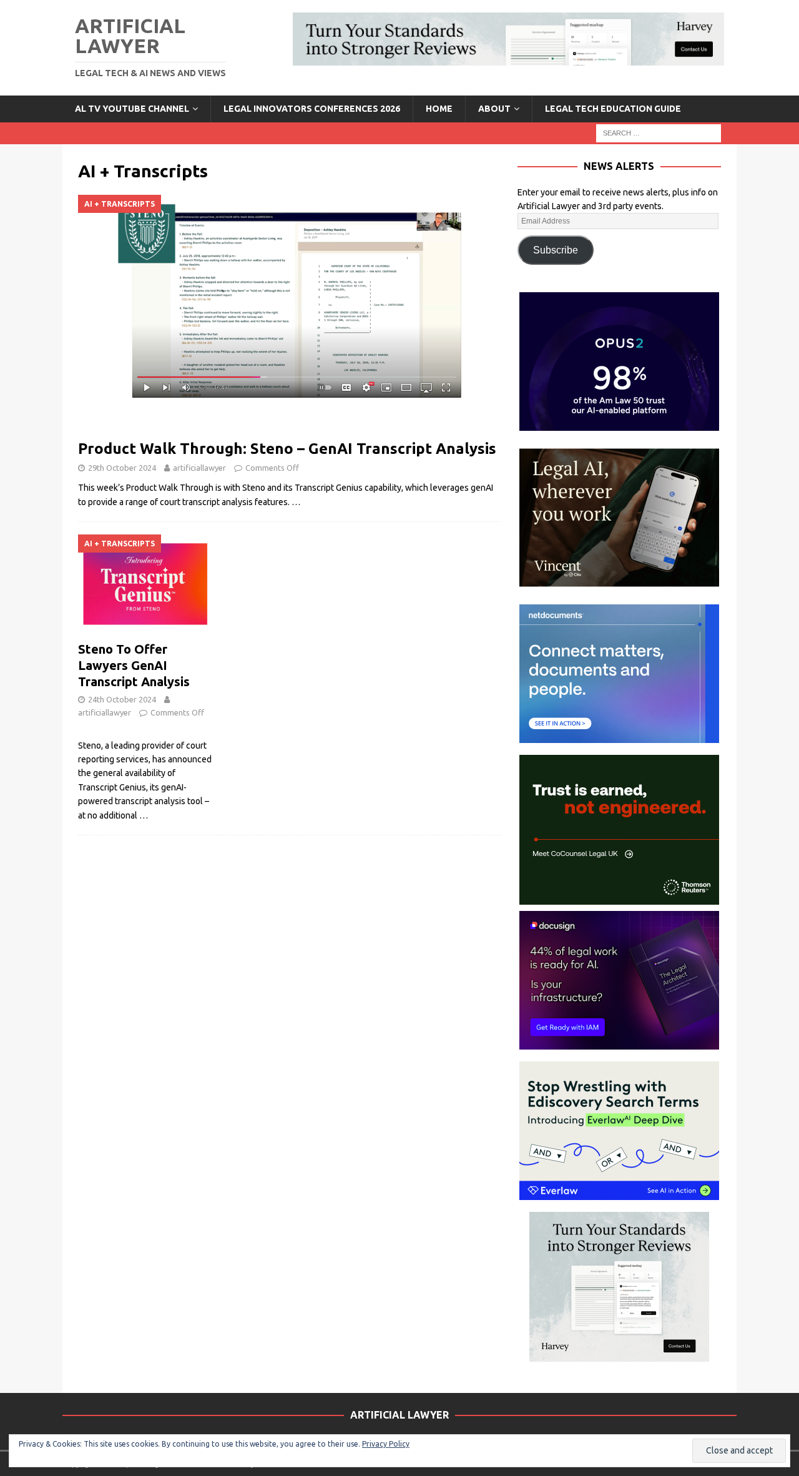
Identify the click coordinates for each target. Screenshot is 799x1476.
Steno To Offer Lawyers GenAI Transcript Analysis (134, 665)
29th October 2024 (122, 467)
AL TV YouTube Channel (132, 109)
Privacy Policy (385, 1444)
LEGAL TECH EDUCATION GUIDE (613, 109)
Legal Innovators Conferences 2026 (311, 109)
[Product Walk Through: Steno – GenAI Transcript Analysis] (289, 314)
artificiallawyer (199, 467)
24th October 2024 (122, 699)
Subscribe (555, 250)
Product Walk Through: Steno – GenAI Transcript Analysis (287, 448)
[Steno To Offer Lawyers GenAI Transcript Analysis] (145, 584)
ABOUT (494, 109)
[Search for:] (658, 132)
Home (439, 109)
